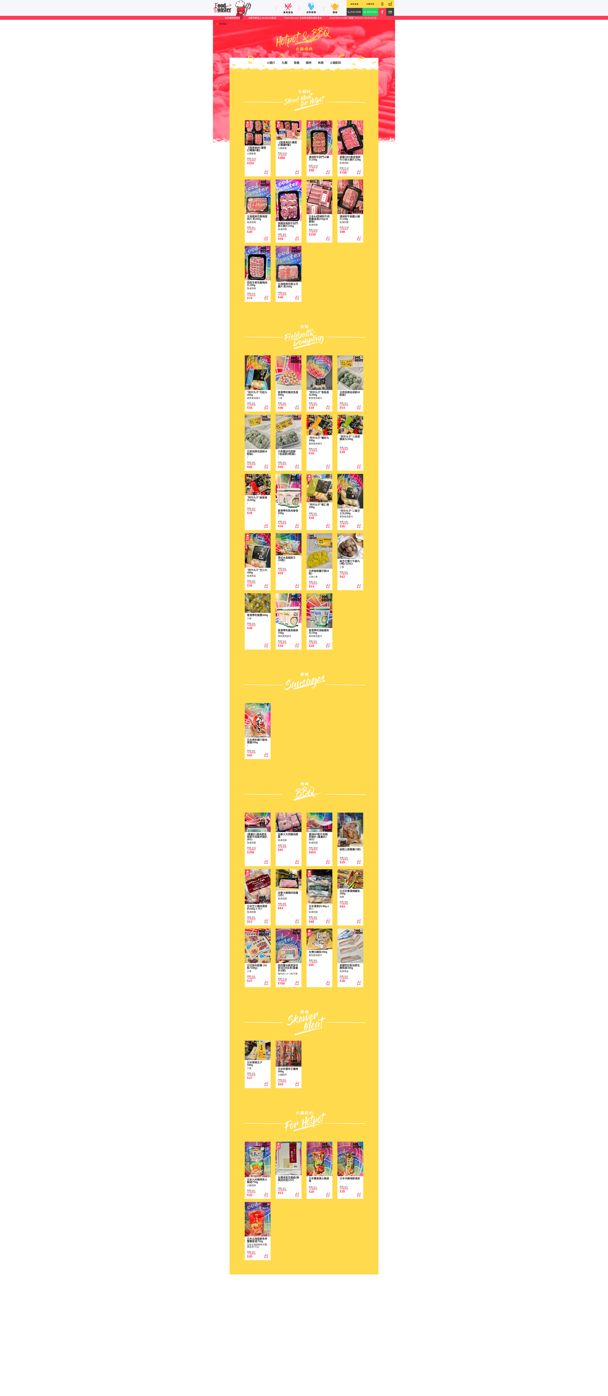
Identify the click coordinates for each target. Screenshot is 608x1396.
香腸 (296, 62)
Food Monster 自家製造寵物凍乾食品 (359, 17)
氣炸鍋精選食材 (288, 17)
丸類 (284, 62)
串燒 (320, 62)
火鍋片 (271, 62)
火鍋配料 (335, 62)
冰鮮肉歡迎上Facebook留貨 (318, 17)
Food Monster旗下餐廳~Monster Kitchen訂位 (249, 17)
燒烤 (308, 62)
